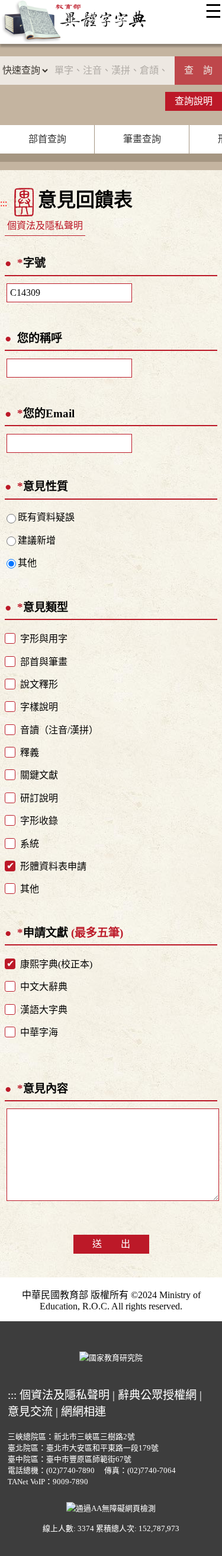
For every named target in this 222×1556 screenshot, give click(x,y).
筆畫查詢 (142, 139)
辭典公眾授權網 (157, 1395)
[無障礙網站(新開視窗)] (111, 1507)
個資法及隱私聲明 (45, 226)
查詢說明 (194, 101)
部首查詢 (47, 139)
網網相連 (83, 1411)
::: (3, 203)
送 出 (111, 1244)
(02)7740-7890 (70, 1470)
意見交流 (30, 1411)
